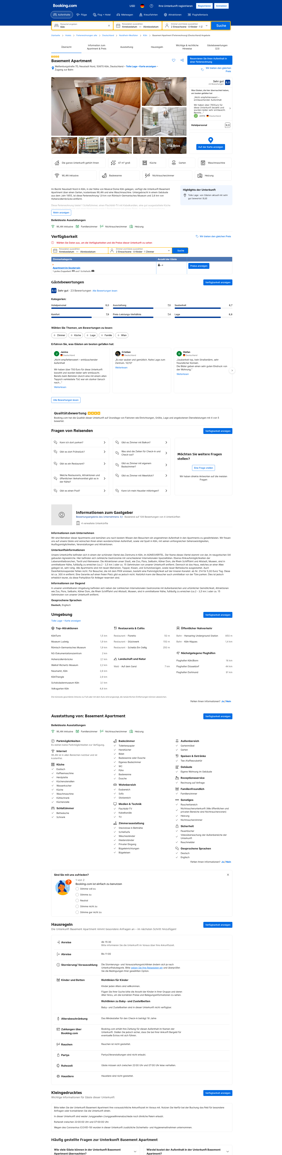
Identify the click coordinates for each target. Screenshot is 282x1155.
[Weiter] (230, 108)
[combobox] (82, 26)
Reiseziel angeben (68, 24)
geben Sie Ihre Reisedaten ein (147, 967)
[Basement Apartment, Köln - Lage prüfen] (53, 68)
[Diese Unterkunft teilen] (182, 60)
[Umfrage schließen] (228, 875)
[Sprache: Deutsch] (142, 6)
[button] (210, 143)
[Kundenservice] (151, 6)
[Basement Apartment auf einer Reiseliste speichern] (174, 60)
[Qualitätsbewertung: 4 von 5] (55, 57)
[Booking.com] (65, 6)
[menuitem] (62, 14)
